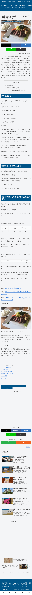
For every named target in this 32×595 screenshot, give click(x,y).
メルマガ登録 (4, 369)
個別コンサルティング (7, 373)
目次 (14, 82)
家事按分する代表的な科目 (13, 87)
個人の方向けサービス (7, 371)
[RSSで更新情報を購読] (23, 442)
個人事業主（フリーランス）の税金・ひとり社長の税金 (14, 385)
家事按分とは (10, 85)
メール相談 (4, 376)
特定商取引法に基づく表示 (8, 586)
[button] (21, 49)
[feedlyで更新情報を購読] (8, 442)
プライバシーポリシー (24, 586)
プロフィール (4, 378)
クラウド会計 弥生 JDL (7, 388)
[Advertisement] (16, 408)
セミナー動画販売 (6, 367)
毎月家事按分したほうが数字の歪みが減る (16, 90)
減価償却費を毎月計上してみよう (14, 288)
